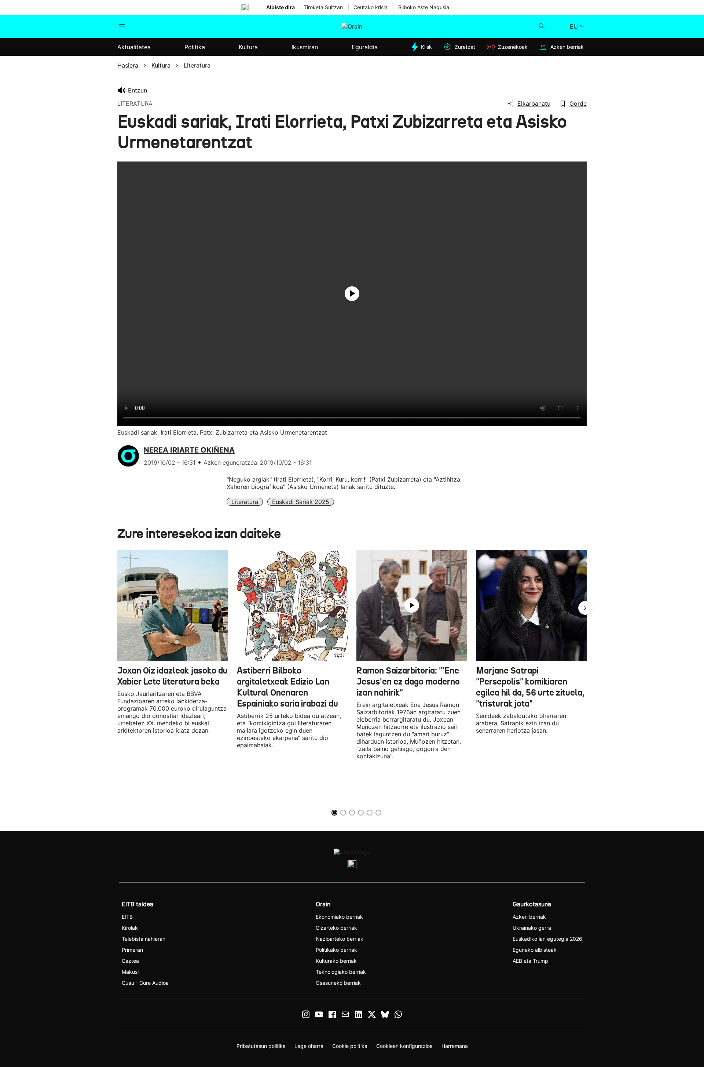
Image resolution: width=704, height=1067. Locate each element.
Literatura (244, 501)
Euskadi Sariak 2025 (300, 501)
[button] (585, 608)
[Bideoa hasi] (352, 293)
